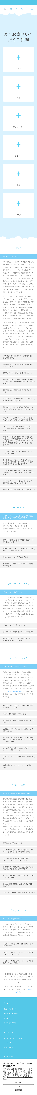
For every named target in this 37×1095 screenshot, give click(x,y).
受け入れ (18, 1083)
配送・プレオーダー (11, 1009)
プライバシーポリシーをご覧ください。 (17, 1078)
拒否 (18, 1086)
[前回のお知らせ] (5, 2)
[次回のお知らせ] (31, 2)
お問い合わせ (8, 1047)
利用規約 (7, 1018)
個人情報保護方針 (10, 1023)
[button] (31, 9)
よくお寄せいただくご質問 (13, 1038)
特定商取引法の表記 (11, 1014)
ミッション (8, 1043)
